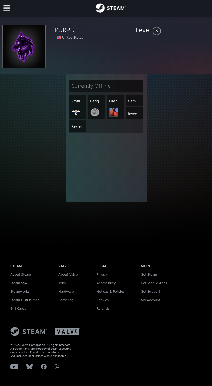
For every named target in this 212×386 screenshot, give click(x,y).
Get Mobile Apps (154, 283)
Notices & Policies (110, 291)
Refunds (102, 308)
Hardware (66, 291)
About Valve (68, 274)
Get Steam (149, 274)
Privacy (102, 274)
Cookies (102, 300)
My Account (150, 300)
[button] (172, 30)
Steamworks (19, 291)
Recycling (65, 300)
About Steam (20, 274)
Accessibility (106, 283)
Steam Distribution (25, 300)
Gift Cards (18, 308)
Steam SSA (18, 283)
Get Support (150, 291)
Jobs (62, 283)
